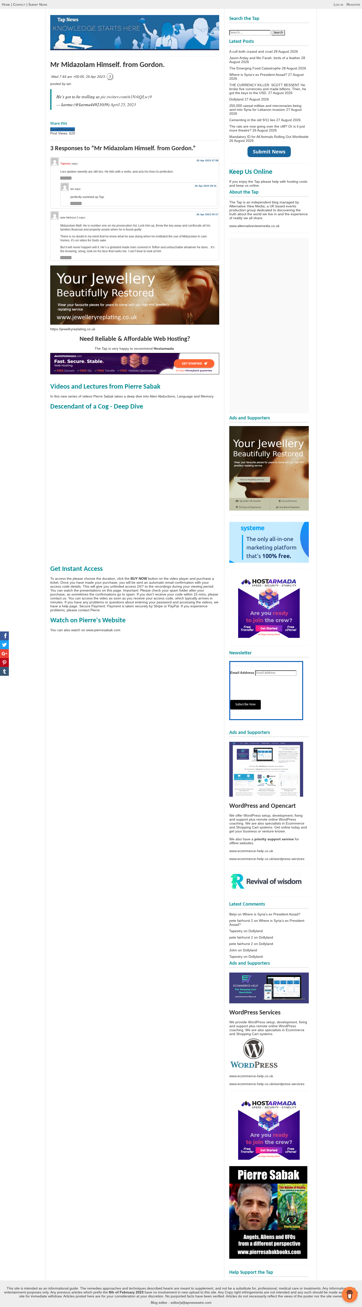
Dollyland (236, 99)
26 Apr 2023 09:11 (205, 185)
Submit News (37, 4)
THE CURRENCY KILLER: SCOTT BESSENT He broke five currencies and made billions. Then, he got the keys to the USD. (267, 89)
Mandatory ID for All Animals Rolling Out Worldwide (269, 137)
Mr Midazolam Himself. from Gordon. (107, 65)
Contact (19, 4)
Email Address (242, 673)
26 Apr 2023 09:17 (207, 214)
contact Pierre (89, 610)
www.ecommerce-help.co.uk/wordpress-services (266, 859)
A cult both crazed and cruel (251, 51)
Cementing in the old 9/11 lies (252, 120)
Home (6, 4)
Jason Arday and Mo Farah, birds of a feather (264, 58)
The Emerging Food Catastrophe (255, 68)
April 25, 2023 (123, 104)
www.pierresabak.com (103, 630)
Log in (338, 4)
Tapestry (65, 163)
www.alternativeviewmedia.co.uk (254, 226)
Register (353, 4)
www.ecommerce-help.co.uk (251, 851)
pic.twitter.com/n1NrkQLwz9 (126, 96)
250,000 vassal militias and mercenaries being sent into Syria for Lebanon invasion (265, 108)
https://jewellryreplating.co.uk (72, 329)
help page (69, 606)
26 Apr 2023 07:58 (207, 160)
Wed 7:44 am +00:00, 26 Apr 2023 (78, 77)
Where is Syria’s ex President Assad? (258, 75)
